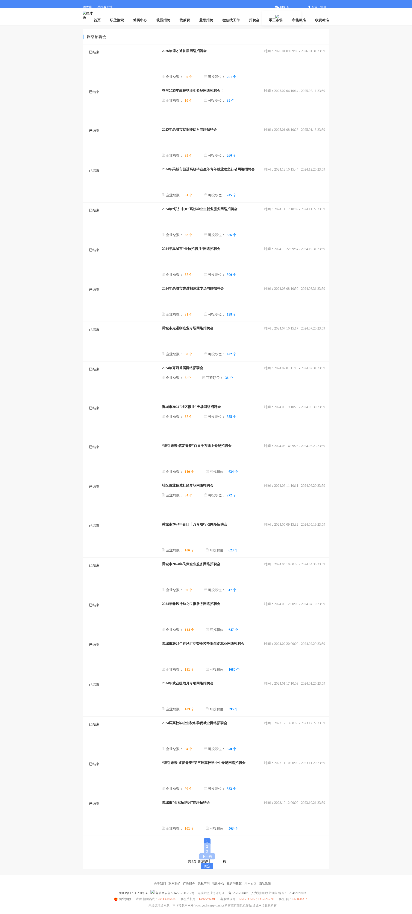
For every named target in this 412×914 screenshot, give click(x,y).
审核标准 (299, 20)
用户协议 (250, 883)
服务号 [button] (284, 7)
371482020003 (297, 893)
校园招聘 (163, 20)
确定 (207, 866)
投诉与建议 (234, 883)
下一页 (207, 856)
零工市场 (276, 20)
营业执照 (125, 899)
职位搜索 (117, 20)
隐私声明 (204, 883)
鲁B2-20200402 (238, 893)
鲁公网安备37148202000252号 (175, 893)
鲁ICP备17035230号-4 (133, 893)
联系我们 (174, 883)
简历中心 (140, 20)
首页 (97, 20)
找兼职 (185, 20)
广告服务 (189, 883)
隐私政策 (265, 883)
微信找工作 (231, 20)
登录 (315, 7)
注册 (323, 7)
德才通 (87, 7)
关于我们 (160, 883)
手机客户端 (104, 7)
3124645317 (299, 898)
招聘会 (254, 20)
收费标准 (322, 20)
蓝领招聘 (206, 20)
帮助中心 (218, 883)
